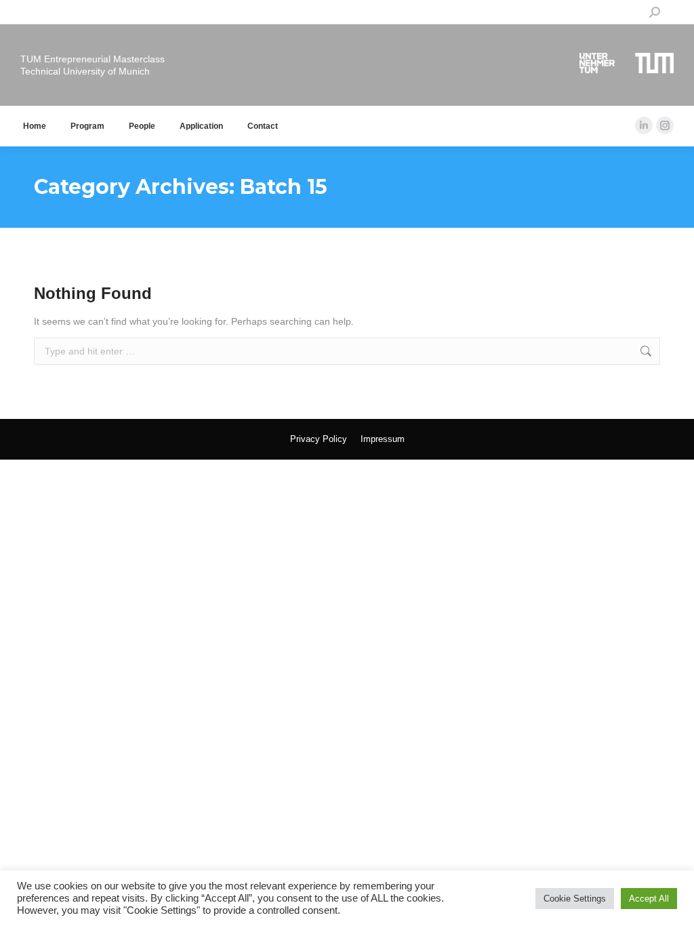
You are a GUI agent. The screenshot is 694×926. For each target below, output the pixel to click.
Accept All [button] (649, 898)
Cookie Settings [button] (575, 898)
